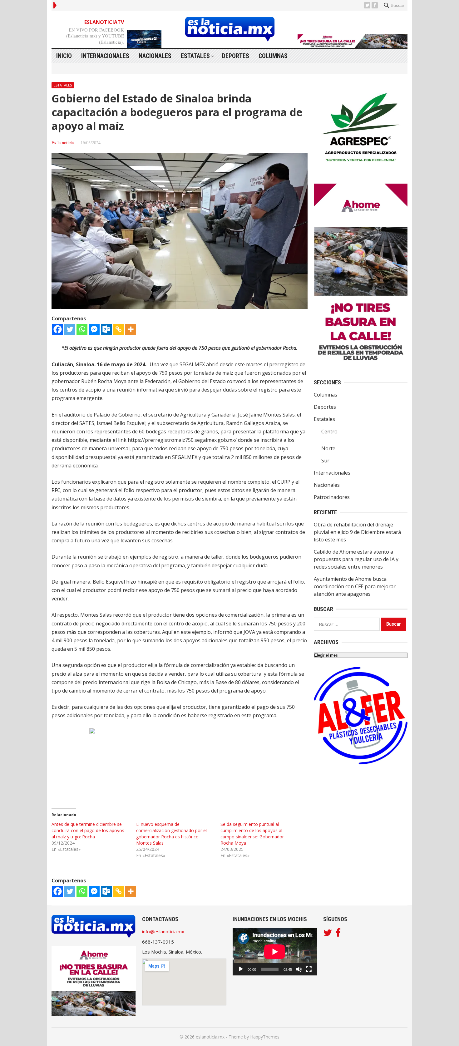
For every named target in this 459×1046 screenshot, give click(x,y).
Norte (328, 448)
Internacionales (105, 56)
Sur (325, 460)
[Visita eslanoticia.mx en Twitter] (327, 934)
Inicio (64, 56)
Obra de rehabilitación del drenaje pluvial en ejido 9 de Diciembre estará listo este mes (357, 532)
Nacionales (155, 56)
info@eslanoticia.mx (163, 931)
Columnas (273, 56)
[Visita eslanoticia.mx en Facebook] (338, 934)
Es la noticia (63, 143)
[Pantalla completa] (309, 969)
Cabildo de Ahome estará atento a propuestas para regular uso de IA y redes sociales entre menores (356, 559)
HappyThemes (264, 1037)
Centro (329, 431)
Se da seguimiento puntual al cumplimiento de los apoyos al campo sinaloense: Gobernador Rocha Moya (252, 833)
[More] (130, 329)
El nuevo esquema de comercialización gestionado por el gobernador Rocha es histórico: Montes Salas (171, 833)
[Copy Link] (118, 329)
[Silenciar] (299, 969)
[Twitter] (69, 329)
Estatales (195, 56)
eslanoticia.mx (210, 1037)
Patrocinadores (332, 497)
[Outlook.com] (106, 329)
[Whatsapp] (81, 329)
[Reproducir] (241, 969)
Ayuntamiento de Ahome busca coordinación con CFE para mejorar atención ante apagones (355, 586)
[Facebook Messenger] (94, 329)
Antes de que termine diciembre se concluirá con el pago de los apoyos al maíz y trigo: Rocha (88, 830)
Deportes (235, 56)
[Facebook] (57, 329)
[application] (275, 951)
